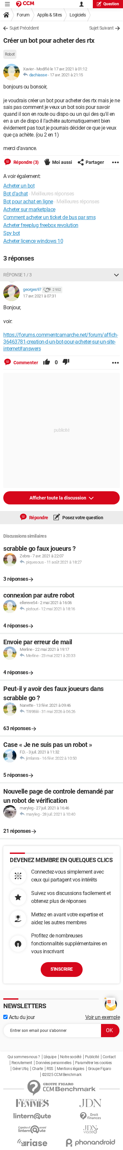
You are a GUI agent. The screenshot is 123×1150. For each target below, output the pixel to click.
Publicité (92, 1057)
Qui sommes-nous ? (24, 1057)
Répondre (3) (25, 162)
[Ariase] (32, 1142)
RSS (50, 1068)
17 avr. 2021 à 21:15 (66, 74)
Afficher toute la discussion (58, 497)
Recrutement (21, 1063)
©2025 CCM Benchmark (62, 1074)
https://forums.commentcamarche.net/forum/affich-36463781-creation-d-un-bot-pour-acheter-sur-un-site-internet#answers (60, 342)
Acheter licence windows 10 (33, 241)
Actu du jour (21, 1017)
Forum (23, 14)
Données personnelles (53, 1063)
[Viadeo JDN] (91, 1129)
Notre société (70, 1057)
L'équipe (50, 1057)
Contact (109, 1057)
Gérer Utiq (20, 1068)
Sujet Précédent (24, 28)
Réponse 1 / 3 (17, 274)
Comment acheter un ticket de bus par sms (49, 217)
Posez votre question (82, 517)
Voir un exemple (102, 1017)
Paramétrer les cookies (93, 1063)
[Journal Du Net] (91, 1103)
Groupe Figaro (99, 1068)
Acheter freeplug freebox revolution (40, 225)
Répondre (38, 517)
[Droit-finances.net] (91, 1116)
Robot (10, 54)
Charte (37, 1068)
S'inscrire (62, 969)
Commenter (25, 362)
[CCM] (25, 4)
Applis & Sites (49, 14)
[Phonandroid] (91, 1142)
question (111, 4)
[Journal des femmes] (32, 1103)
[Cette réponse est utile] (46, 362)
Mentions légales (70, 1068)
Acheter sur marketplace (29, 209)
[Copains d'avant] (32, 1129)
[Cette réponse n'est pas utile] (66, 362)
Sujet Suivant (101, 28)
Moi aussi (62, 162)
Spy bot (11, 233)
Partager (95, 162)
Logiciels (78, 14)
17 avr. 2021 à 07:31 (39, 296)
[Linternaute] (32, 1116)
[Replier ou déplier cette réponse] (116, 274)
